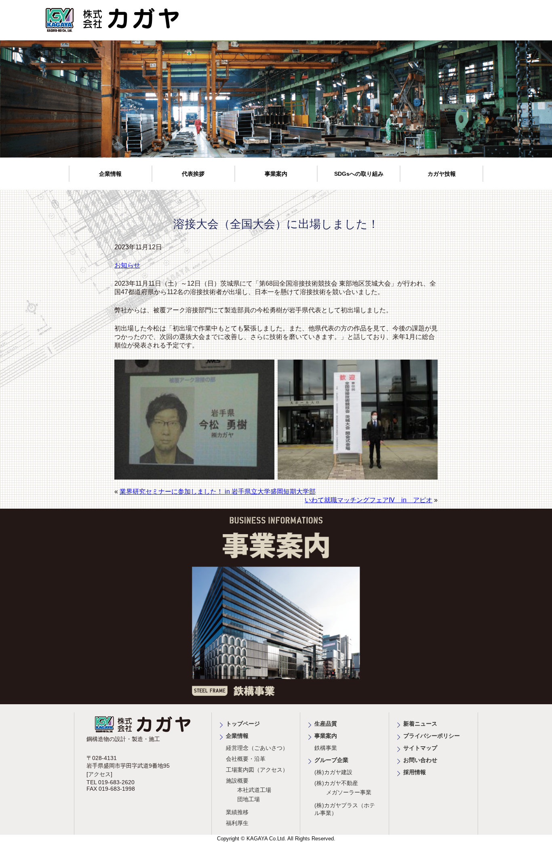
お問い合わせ (420, 760)
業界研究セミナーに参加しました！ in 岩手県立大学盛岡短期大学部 (218, 491)
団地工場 (248, 799)
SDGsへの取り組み (358, 174)
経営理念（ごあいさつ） (257, 748)
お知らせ (127, 265)
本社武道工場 (254, 790)
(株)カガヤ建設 (333, 772)
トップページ (243, 723)
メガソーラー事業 (348, 792)
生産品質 (325, 723)
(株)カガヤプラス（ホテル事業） (344, 809)
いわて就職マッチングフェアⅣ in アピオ (368, 500)
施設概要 (237, 780)
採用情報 (414, 772)
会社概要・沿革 (245, 759)
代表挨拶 (193, 174)
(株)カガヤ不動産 (336, 783)
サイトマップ (420, 748)
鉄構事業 (325, 748)
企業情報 (110, 174)
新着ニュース (420, 723)
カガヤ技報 (442, 174)
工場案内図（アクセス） (257, 769)
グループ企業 (331, 760)
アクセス (99, 774)
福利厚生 (237, 823)
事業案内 (276, 174)
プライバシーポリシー (431, 736)
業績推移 (237, 812)
